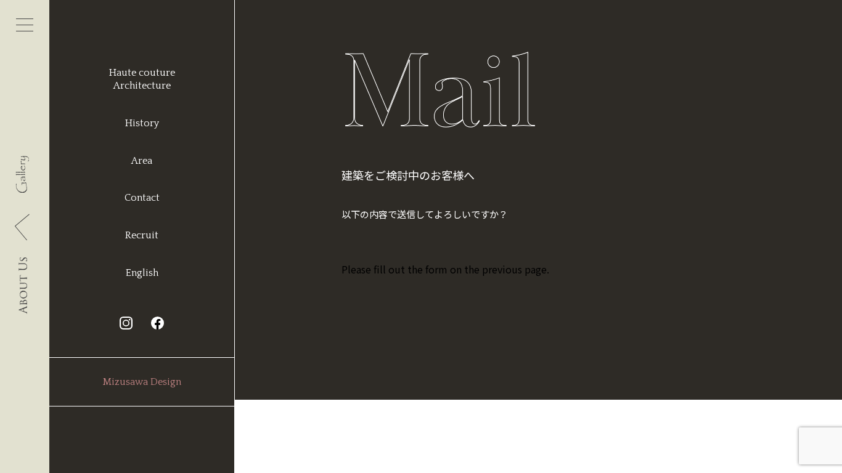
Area (141, 160)
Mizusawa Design (142, 381)
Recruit (141, 235)
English (142, 272)
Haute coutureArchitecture (142, 79)
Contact (142, 197)
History (142, 123)
